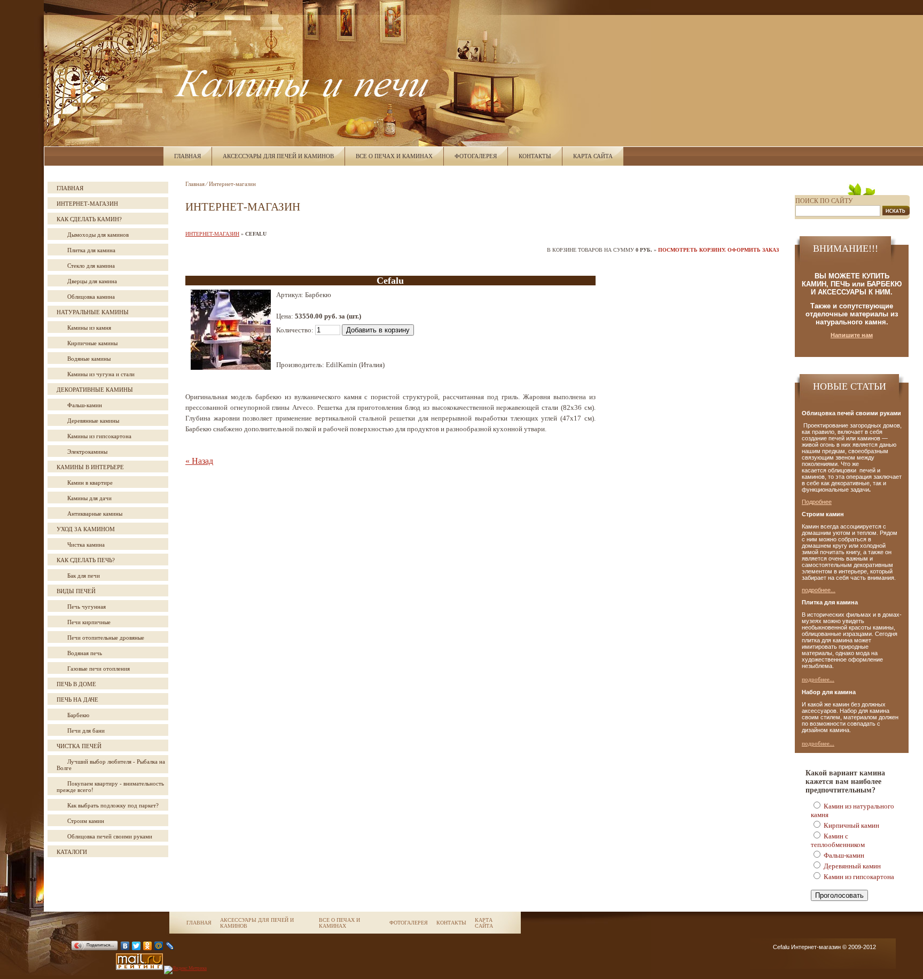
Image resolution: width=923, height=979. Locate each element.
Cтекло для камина (91, 265)
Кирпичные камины (92, 343)
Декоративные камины (95, 389)
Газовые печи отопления (98, 668)
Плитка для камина (91, 250)
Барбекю (78, 715)
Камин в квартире (90, 482)
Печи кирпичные (89, 622)
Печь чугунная (86, 606)
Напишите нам (852, 335)
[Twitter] (136, 946)
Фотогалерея (476, 156)
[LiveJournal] (170, 946)
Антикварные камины (94, 513)
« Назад (199, 460)
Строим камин (85, 821)
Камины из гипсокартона (99, 436)
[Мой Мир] (159, 946)
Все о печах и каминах (394, 156)
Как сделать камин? (89, 219)
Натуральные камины (93, 312)
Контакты (535, 156)
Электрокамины (87, 451)
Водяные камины (89, 358)
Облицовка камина (91, 296)
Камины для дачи (89, 498)
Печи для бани (86, 730)
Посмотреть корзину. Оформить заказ (718, 250)
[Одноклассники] (147, 946)
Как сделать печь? (86, 560)
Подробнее (817, 502)
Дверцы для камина (92, 281)
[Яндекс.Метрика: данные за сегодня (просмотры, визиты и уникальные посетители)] (185, 970)
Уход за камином (86, 529)
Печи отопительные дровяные (105, 637)
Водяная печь (84, 653)
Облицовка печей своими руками (109, 836)
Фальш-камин (84, 405)
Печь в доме (76, 684)
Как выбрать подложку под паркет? (113, 805)
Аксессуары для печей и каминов (278, 156)
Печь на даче (77, 699)
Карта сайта (593, 156)
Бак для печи (83, 575)
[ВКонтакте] (125, 946)
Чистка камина (86, 544)
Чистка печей (79, 746)
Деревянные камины (93, 420)
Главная (187, 156)
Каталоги (72, 852)
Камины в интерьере (90, 467)
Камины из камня (89, 327)
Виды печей (76, 591)
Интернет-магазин (87, 203)
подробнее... (818, 590)
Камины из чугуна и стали (101, 374)
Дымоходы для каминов (98, 234)
